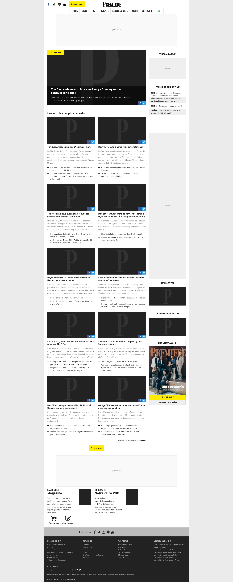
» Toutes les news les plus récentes (132, 441)
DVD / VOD (105, 11)
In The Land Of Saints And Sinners (60, 552)
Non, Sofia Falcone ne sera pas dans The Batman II (121, 234)
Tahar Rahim (123, 557)
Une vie (50, 547)
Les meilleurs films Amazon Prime (166, 560)
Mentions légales (52, 579)
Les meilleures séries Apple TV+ (166, 555)
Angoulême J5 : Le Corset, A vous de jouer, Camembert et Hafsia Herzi (167, 94)
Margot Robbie (123, 555)
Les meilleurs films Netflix (164, 557)
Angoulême (147, 11)
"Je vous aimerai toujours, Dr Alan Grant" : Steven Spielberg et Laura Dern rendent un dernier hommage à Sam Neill (72, 176)
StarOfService (97, 574)
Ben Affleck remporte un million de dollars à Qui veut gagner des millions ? (69, 406)
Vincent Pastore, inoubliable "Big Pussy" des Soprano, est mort (120, 342)
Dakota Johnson (124, 550)
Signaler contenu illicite (67, 579)
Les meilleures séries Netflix (164, 550)
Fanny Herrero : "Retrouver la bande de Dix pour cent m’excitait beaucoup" (165, 100)
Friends (86, 545)
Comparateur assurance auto (56, 574)
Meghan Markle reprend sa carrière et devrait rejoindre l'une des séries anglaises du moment (121, 215)
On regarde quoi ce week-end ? (166, 106)
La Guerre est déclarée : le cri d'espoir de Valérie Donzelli (166, 111)
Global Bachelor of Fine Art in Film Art (79, 574)
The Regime (87, 547)
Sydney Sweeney (124, 552)
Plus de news (96, 448)
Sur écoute (87, 557)
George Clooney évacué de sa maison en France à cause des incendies (121, 406)
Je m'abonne (167, 397)
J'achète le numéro (167, 402)
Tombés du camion (54, 550)
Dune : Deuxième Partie (56, 545)
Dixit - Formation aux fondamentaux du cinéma (118, 574)
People (135, 11)
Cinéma (74, 11)
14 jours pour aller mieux (56, 560)
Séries (84, 11)
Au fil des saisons (53, 555)
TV (94, 11)
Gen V (85, 550)
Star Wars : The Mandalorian (93, 555)
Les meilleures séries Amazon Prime (167, 552)
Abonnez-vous (77, 4)
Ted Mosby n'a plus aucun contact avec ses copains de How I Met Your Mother (68, 215)
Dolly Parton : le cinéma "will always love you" (121, 147)
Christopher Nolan (125, 545)
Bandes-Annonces (120, 11)
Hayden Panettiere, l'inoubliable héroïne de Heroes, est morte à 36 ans (68, 279)
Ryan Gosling (123, 547)
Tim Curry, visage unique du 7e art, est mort (69, 147)
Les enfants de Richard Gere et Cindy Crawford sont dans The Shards (121, 279)
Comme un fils (52, 557)
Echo (85, 552)
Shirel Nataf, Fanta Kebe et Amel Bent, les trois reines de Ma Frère (70, 342)
